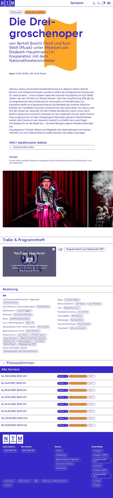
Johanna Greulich (78, 328)
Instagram (97, 451)
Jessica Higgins (24, 311)
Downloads (61, 468)
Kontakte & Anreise (64, 464)
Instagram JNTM (100, 455)
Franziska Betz (77, 320)
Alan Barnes (77, 316)
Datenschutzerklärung (29, 270)
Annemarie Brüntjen (23, 315)
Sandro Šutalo (43, 307)
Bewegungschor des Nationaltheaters (20, 351)
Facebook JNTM (100, 470)
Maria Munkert (32, 331)
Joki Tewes (80, 304)
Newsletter (61, 455)
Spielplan (77, 3)
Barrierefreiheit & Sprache (67, 460)
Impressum (9, 481)
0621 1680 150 (10, 451)
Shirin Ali (30, 323)
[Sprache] (103, 3)
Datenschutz (24, 481)
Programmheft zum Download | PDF (84, 249)
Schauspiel (16, 12)
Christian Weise (72, 300)
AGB (36, 481)
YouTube (96, 481)
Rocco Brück (43, 327)
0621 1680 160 (28, 451)
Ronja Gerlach (84, 324)
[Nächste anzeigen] (108, 199)
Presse (59, 451)
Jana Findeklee (94, 304)
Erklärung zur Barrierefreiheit (54, 481)
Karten (61, 376)
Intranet (7, 485)
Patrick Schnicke (11, 303)
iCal (90, 376)
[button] (94, 3)
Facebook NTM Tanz (99, 476)
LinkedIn (96, 485)
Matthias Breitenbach (19, 319)
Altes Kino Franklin (35, 12)
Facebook (97, 466)
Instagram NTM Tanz (99, 461)
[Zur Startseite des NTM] (7, 3)
